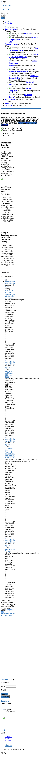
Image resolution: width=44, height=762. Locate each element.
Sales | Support (10, 99)
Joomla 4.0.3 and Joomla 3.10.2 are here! (9, 374)
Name (3, 686)
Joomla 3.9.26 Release (10, 550)
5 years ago (9, 445)
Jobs (10, 42)
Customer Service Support (8, 738)
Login (3, 610)
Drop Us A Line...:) (19, 105)
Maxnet (7, 103)
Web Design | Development (23, 49)
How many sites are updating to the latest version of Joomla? (10, 294)
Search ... (4, 13)
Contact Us (8, 105)
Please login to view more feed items (8, 614)
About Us (8, 23)
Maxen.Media (10, 283)
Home (7, 21)
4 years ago (9, 287)
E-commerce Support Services (22, 70)
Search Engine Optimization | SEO (23, 55)
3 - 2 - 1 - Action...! (26, 39)
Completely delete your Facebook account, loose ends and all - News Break (10, 452)
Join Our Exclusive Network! (20, 103)
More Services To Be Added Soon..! (27, 97)
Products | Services (11, 44)
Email (3, 690)
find (3, 17)
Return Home (14, 27)
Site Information (11, 29)
